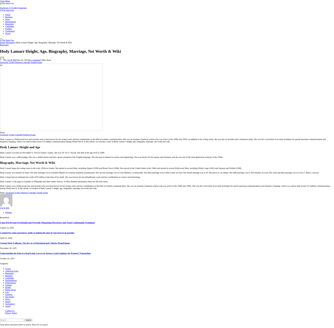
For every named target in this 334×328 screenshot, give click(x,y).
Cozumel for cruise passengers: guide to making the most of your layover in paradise (37, 233)
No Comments (34, 60)
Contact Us (9, 311)
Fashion (8, 29)
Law (7, 292)
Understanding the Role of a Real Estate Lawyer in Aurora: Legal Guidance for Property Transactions (45, 253)
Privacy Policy (11, 313)
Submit (28, 320)
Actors (8, 269)
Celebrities (9, 26)
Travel (7, 33)
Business (9, 17)
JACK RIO (12, 60)
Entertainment (11, 280)
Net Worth (9, 297)
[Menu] (1, 38)
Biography (9, 24)
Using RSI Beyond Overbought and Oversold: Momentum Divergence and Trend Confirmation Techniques (47, 223)
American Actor (11, 271)
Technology (10, 31)
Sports (7, 301)
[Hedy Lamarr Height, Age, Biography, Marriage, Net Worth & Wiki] (51, 130)
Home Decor (10, 290)
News (7, 19)
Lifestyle (8, 294)
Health (8, 287)
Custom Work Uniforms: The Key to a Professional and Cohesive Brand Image (35, 243)
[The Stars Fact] (7, 10)
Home (7, 15)
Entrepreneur (10, 22)
